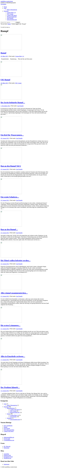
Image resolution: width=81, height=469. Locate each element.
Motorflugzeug (10, 408)
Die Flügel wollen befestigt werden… (16, 260)
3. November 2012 (5, 106)
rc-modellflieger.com (9, 440)
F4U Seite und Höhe (9, 430)
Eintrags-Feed (7, 455)
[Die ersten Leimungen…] (11, 322)
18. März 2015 (4, 56)
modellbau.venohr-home (7, 1)
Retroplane (6, 447)
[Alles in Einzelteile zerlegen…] (11, 353)
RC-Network (7, 446)
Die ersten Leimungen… (10, 325)
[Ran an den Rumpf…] (11, 226)
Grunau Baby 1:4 (11, 12)
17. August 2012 (5, 359)
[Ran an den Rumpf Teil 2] (11, 162)
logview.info (7, 438)
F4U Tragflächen (8, 425)
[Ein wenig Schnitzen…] (11, 193)
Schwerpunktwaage (12, 19)
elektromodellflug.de (9, 437)
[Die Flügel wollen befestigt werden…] (11, 257)
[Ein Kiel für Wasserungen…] (11, 131)
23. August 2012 (5, 200)
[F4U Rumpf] (11, 76)
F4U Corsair (10, 14)
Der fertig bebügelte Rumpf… (13, 102)
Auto (5, 8)
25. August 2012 (5, 169)
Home (5, 7)
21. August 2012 (5, 296)
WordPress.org (7, 458)
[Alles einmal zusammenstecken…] (11, 289)
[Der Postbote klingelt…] (11, 384)
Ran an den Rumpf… (9, 229)
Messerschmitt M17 (12, 16)
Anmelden (6, 454)
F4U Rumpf (5, 80)
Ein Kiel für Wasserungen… (12, 135)
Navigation (3, 4)
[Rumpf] (11, 49)
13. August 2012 (5, 390)
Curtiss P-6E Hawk (12, 15)
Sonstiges (9, 418)
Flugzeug (6, 11)
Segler (8, 414)
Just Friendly (10, 18)
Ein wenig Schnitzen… (10, 197)
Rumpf (3, 53)
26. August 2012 (5, 138)
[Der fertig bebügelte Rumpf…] (11, 99)
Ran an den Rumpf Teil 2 (11, 166)
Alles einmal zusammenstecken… (14, 293)
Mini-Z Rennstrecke (12, 9)
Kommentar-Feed (8, 456)
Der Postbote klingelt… (10, 387)
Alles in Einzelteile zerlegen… (13, 356)
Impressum (6, 464)
